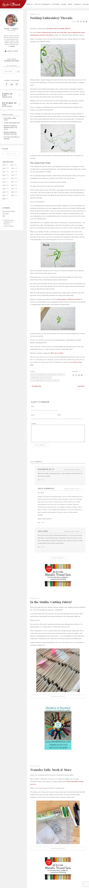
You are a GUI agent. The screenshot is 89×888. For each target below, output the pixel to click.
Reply (43, 479)
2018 (4, 178)
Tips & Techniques (42, 4)
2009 (12, 192)
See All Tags (11, 153)
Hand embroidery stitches (40, 380)
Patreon (77, 4)
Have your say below (57, 353)
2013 (12, 185)
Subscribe (8, 71)
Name (32, 406)
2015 (12, 181)
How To (30, 4)
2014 (4, 185)
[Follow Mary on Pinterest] (17, 84)
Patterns (56, 4)
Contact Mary (12, 51)
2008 (4, 195)
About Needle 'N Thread (9, 211)
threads (55, 380)
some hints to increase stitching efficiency (58, 28)
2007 (12, 195)
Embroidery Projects (56, 374)
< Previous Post (35, 386)
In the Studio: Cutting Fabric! (51, 602)
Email (32, 415)
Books (64, 4)
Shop (70, 4)
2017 (12, 178)
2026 (4, 165)
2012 (4, 188)
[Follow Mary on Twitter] (11, 84)
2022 (4, 171)
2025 (12, 165)
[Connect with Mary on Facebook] (6, 84)
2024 (4, 168)
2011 (12, 188)
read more (12, 46)
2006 (4, 198)
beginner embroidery (38, 374)
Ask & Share (6, 213)
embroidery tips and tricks (41, 377)
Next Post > (82, 386)
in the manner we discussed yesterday (69, 299)
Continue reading (68, 697)
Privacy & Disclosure (9, 226)
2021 (12, 171)
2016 (4, 181)
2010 (4, 192)
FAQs (4, 216)
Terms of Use (7, 223)
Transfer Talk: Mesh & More (12, 123)
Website (59, 415)
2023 (12, 168)
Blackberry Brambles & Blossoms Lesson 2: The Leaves (10, 127)
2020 (4, 175)
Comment (33, 423)
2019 (12, 175)
